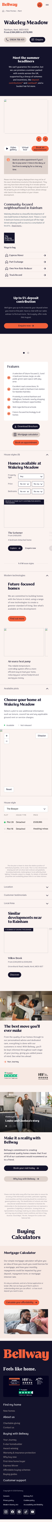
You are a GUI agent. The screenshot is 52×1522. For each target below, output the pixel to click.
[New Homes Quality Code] (39, 1381)
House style (10, 803)
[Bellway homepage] (26, 1360)
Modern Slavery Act (10, 1505)
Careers (6, 1496)
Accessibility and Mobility (33, 1505)
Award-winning (10, 1448)
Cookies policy (29, 1500)
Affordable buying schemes (16, 1470)
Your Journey (9, 1440)
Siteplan (42, 736)
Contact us (8, 1428)
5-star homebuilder (12, 1444)
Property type (11, 476)
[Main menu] (47, 5)
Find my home (12, 1404)
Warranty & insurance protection (19, 1453)
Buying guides (10, 1474)
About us (9, 1417)
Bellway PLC (28, 1496)
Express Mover (10, 1466)
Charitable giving (11, 1423)
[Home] (3, 11)
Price (10, 484)
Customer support (14, 1480)
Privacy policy (8, 1500)
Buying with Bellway (16, 1433)
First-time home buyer (14, 1461)
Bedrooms (11, 491)
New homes (9, 1411)
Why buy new (10, 1457)
